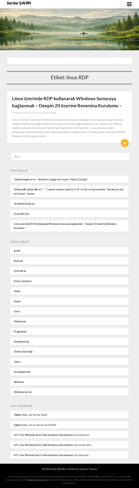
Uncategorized (22, 371)
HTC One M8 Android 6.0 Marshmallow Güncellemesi (43, 434)
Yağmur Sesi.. (21, 414)
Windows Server (23, 391)
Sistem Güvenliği (23, 351)
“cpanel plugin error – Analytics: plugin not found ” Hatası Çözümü (50, 179)
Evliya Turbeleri (23, 281)
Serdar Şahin (49, 112)
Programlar (20, 331)
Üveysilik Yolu (21, 213)
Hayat (17, 301)
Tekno (17, 361)
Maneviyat (20, 321)
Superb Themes (88, 468)
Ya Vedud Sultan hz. (24, 203)
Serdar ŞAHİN (19, 3)
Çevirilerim (20, 270)
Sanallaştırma (21, 341)
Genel (17, 291)
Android (18, 260)
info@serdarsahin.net (37, 479)
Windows (19, 381)
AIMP (17, 250)
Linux (17, 311)
